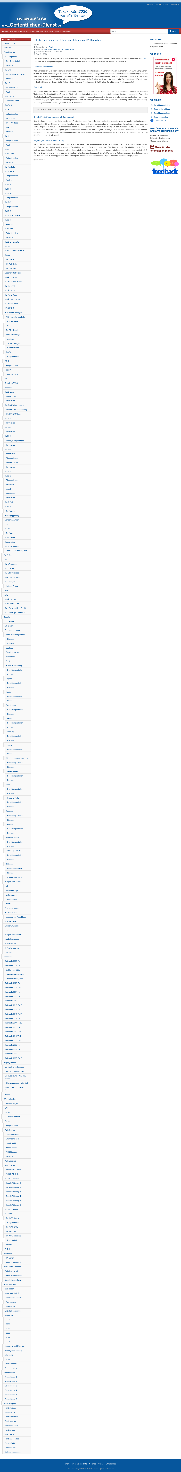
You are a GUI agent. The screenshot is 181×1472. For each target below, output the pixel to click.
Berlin (8, 692)
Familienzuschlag (13, 652)
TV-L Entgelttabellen (14, 61)
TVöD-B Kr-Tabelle (12, 215)
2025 (8, 1324)
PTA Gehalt (9, 1258)
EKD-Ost (8, 1245)
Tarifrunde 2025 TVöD (13, 965)
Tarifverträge (10, 542)
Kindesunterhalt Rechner (15, 1293)
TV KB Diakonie (11, 1209)
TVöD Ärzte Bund (12, 604)
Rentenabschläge (12, 1439)
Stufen (7, 524)
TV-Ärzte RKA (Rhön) (13, 282)
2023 (8, 1333)
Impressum (69, 1464)
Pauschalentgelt (12, 101)
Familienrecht (9, 1289)
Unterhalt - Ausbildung (13, 1311)
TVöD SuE (9, 502)
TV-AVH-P (10, 259)
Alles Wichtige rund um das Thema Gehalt (59, 49)
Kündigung (10, 493)
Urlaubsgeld (11, 1143)
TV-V (7, 136)
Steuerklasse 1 (11, 1377)
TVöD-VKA (9, 171)
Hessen (9, 745)
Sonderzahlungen (12, 520)
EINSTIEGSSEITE (11, 43)
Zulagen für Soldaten (13, 935)
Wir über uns (111, 1464)
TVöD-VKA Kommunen (14, 405)
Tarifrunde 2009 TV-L (13, 1045)
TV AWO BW (11, 1231)
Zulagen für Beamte (13, 882)
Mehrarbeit (10, 657)
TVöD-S (8, 202)
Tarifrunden (8, 957)
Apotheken (8, 1253)
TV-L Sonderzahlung (13, 577)
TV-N (7, 149)
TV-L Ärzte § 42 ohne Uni (15, 612)
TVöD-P (8, 220)
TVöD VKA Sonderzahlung (16, 410)
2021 (8, 1342)
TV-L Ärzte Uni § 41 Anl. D (15, 608)
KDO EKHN (10, 308)
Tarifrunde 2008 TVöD (13, 1049)
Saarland (9, 811)
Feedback (175, 4)
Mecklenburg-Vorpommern (17, 758)
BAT (6, 1108)
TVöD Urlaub (10, 538)
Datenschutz (82, 1464)
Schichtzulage (11, 895)
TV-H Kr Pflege (12, 123)
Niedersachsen (12, 771)
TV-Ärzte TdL (10, 286)
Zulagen (7, 1095)
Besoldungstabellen (15, 670)
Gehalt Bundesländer (13, 1276)
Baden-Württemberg (14, 665)
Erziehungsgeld (11, 1368)
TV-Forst (8, 105)
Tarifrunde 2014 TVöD (13, 1023)
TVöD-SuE (9, 229)
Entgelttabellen (9, 52)
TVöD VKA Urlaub (13, 414)
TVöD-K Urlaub (12, 462)
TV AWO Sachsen (13, 1236)
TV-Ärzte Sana (11, 295)
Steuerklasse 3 (11, 1386)
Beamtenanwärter (12, 908)
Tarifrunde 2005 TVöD (13, 1058)
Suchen (174, 31)
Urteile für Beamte (12, 926)
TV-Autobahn (10, 167)
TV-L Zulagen (10, 582)
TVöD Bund (9, 154)
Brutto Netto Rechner (12, 1267)
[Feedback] (165, 167)
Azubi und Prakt (10, 1284)
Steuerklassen (9, 1373)
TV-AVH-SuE (11, 264)
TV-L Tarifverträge (12, 573)
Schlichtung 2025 (13, 970)
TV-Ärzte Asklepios (12, 299)
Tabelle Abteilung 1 (13, 1183)
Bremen (9, 718)
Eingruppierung (12, 458)
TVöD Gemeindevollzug (14, 251)
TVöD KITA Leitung (12, 546)
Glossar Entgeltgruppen (14, 1071)
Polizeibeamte (10, 943)
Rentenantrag (10, 1421)
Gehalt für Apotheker (13, 1262)
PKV (6, 930)
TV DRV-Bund (11, 330)
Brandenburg (11, 705)
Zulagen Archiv (12, 586)
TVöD (6, 379)
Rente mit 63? (10, 1408)
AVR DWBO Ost (12, 1174)
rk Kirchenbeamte (12, 948)
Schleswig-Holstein (13, 851)
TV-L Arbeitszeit (11, 564)
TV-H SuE (10, 127)
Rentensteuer (10, 1430)
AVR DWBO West (13, 1170)
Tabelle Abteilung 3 (13, 1192)
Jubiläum (9, 648)
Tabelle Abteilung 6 (13, 1205)
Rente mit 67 (10, 1412)
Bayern (9, 679)
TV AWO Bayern (12, 1218)
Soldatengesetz (11, 921)
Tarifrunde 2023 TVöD (13, 988)
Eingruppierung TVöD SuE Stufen (15, 1077)
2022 (8, 1337)
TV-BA (8, 352)
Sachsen (9, 824)
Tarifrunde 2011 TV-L (13, 1036)
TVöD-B (8, 211)
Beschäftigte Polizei (13, 273)
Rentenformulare (11, 1417)
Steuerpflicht (10, 1443)
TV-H (7, 109)
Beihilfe (8, 904)
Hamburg (10, 732)
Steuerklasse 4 (11, 1390)
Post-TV (8, 370)
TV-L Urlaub (9, 568)
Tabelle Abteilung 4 (13, 1196)
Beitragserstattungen (13, 1452)
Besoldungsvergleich (13, 877)
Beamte (7, 617)
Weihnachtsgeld (12, 1139)
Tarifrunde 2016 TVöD (13, 1014)
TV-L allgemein (11, 57)
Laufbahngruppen (12, 939)
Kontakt (166, 4)
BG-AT (9, 326)
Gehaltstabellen (12, 1134)
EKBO (7, 1249)
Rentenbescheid (11, 1426)
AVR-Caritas (10, 1130)
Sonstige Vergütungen (15, 440)
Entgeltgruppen (10, 1062)
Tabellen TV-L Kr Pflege (15, 74)
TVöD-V (8, 193)
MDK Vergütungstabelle (15, 317)
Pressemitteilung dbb (14, 979)
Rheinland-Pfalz (12, 798)
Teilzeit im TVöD (11, 383)
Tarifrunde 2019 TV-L (13, 1001)
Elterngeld (9, 1355)
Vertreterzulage (12, 890)
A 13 (8, 661)
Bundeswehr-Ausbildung (16, 917)
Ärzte (6, 595)
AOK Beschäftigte (13, 335)
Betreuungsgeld (11, 1364)
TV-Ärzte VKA (10, 290)
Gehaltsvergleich (11, 1271)
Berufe (7, 1112)
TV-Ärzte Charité (11, 304)
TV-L (5, 560)
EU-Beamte (9, 621)
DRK (7, 361)
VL (7, 886)
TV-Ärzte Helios (11, 277)
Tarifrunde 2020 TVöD (13, 996)
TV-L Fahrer (9, 96)
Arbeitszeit (10, 454)
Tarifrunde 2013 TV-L (13, 1027)
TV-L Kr (8, 70)
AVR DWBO (10, 1165)
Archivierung (11, 1302)
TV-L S (7, 83)
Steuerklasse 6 (11, 1399)
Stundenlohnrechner (13, 1280)
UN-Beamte (9, 626)
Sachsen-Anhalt (12, 838)
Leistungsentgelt (11, 1103)
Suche (101, 1464)
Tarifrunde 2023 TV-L (13, 983)
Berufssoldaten (11, 912)
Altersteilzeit (10, 1434)
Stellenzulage (11, 899)
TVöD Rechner (10, 555)
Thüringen (10, 864)
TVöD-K (8, 449)
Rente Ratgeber (10, 1403)
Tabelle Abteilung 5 (13, 1200)
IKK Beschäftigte (12, 343)
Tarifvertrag (10, 401)
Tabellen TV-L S (12, 87)
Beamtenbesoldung (12, 630)
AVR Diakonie (10, 1161)
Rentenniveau (10, 1448)
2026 (8, 1320)
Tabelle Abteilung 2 (13, 1187)
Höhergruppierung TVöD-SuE (16, 1083)
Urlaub (8, 489)
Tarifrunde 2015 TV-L (13, 1018)
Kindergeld (9, 1315)
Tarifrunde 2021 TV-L (13, 992)
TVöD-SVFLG (10, 246)
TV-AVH (8, 255)
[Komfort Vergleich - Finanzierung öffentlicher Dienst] (165, 75)
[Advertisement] (133, 15)
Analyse (9, 65)
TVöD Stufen (11, 396)
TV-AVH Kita (11, 268)
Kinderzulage (11, 1147)
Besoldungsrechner (162, 113)
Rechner (8, 388)
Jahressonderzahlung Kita (16, 551)
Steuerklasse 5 (11, 1395)
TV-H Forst (10, 118)
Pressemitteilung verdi (15, 974)
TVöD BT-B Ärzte (12, 242)
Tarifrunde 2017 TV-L (13, 1010)
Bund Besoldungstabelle (15, 635)
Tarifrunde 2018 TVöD (13, 1005)
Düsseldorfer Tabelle (13, 1298)
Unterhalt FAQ (10, 1306)
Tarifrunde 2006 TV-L (13, 1054)
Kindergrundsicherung (13, 1350)
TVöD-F (8, 189)
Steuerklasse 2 (11, 1381)
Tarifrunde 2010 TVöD (13, 1041)
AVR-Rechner (11, 1152)
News (158, 4)
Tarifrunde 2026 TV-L (13, 961)
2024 (8, 1328)
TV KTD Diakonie (12, 1178)
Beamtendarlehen (161, 117)
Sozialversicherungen (13, 312)
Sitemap (92, 1464)
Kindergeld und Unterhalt (15, 1346)
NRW (8, 785)
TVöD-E (8, 185)
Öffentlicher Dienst (11, 1099)
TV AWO (8, 1214)
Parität (7, 1121)
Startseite (150, 4)
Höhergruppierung (12, 515)
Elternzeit (8, 952)
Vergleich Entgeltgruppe (14, 1067)
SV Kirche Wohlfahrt (12, 1117)
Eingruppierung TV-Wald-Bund (15, 1088)
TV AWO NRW (12, 1227)
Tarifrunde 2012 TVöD (13, 1032)
